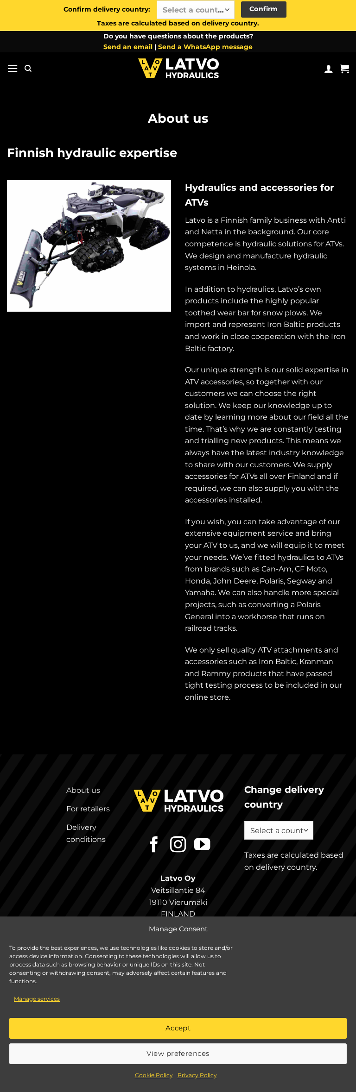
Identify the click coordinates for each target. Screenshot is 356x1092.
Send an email (128, 47)
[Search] (28, 68)
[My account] (328, 68)
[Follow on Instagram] (178, 845)
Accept (178, 1027)
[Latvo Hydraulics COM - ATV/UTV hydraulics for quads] (178, 68)
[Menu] (12, 68)
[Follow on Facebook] (154, 845)
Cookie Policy (154, 1075)
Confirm (263, 9)
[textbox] (193, 10)
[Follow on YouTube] (202, 845)
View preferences (177, 1053)
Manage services (37, 998)
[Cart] (344, 68)
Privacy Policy (197, 1075)
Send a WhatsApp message (205, 47)
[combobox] (196, 9)
